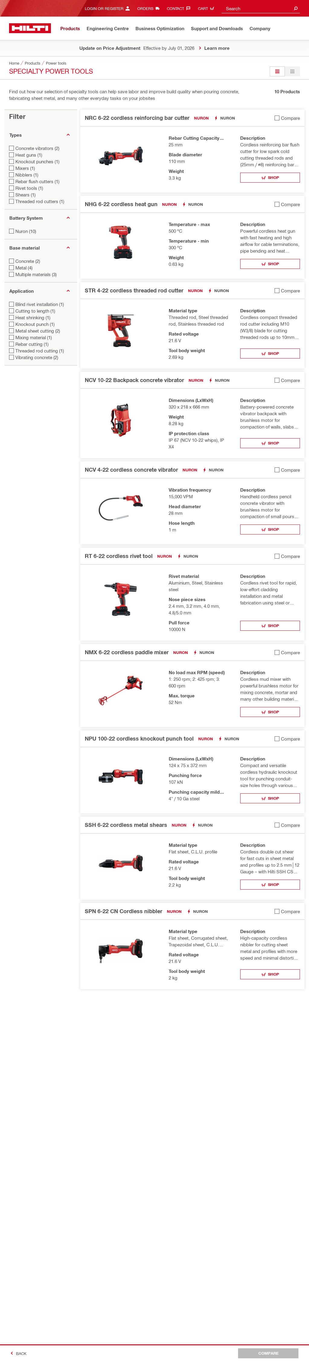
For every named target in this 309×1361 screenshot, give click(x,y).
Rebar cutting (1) (32, 344)
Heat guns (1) (28, 155)
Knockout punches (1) (37, 161)
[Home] (30, 28)
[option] (277, 71)
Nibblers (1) (26, 174)
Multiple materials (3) (36, 274)
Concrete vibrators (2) (37, 148)
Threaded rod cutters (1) (39, 201)
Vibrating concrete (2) (36, 357)
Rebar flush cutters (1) (37, 181)
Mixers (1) (25, 168)
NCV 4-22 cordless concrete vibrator (131, 469)
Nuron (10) (25, 231)
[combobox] (260, 8)
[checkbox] (287, 118)
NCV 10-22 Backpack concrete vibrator (134, 380)
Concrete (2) (27, 261)
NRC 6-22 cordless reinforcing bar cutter (137, 117)
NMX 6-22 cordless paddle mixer (127, 652)
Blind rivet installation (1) (39, 304)
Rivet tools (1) (29, 188)
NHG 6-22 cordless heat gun (121, 204)
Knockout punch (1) (35, 324)
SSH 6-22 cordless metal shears (126, 824)
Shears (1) (25, 194)
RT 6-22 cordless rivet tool (119, 556)
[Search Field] (295, 8)
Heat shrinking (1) (32, 317)
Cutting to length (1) (35, 311)
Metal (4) (24, 267)
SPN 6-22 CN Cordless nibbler (123, 911)
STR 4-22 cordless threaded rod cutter (134, 290)
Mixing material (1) (33, 337)
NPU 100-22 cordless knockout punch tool (139, 738)
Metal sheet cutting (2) (37, 330)
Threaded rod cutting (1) (39, 350)
